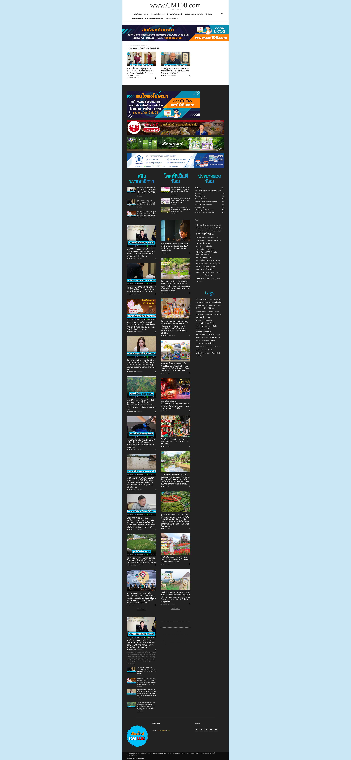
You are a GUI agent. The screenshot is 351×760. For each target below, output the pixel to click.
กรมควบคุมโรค (199, 228)
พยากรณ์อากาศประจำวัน (206, 252)
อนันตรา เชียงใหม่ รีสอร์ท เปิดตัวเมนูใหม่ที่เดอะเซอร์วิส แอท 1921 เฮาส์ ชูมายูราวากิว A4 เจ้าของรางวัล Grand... (174, 247)
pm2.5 (207, 225)
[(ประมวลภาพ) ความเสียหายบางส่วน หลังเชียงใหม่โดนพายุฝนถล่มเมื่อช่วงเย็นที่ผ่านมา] (165, 210)
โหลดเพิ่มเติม (141, 609)
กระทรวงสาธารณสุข (210, 231)
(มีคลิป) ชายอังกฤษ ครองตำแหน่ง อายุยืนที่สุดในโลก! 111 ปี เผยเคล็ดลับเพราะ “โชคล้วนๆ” (175, 70)
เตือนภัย (207, 272)
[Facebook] (196, 730)
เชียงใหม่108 (200, 272)
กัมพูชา (219, 231)
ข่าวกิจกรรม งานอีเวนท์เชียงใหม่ (194, 14)
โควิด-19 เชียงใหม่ (202, 279)
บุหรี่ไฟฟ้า (202, 240)
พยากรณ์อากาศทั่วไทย (205, 249)
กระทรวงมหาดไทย (200, 231)
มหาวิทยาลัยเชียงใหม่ (202, 263)
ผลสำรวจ (216, 240)
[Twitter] (211, 730)
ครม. (213, 234)
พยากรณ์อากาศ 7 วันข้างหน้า (204, 246)
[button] (222, 14)
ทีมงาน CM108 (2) (165, 335)
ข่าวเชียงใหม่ (203, 234)
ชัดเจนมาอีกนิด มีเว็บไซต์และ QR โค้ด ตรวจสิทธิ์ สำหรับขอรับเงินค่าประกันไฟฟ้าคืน (180, 200)
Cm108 (201, 225)
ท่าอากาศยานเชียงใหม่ (201, 237)
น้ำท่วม (217, 237)
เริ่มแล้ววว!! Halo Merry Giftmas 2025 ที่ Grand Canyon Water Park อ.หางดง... (175, 441)
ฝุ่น (220, 240)
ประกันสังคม (209, 240)
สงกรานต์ (213, 266)
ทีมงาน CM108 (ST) (131, 77)
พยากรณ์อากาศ (203, 243)
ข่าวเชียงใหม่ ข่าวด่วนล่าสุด (140, 14)
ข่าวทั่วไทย (209, 14)
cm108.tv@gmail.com (164, 730)
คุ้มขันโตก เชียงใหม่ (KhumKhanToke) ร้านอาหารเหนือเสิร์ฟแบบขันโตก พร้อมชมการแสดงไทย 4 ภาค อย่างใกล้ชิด (175, 404)
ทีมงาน (128, 605)
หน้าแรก (129, 45)
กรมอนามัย (207, 228)
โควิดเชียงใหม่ (215, 279)
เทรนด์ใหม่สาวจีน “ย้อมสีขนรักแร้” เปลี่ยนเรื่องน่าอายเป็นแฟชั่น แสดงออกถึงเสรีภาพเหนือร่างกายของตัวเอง (141, 443)
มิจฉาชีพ (198, 266)
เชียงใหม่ (209, 269)
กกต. (211, 225)
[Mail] (206, 730)
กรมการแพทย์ (217, 225)
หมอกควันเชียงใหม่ (200, 269)
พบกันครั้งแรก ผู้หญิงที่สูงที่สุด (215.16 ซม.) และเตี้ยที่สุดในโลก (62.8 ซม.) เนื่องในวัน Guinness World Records (140, 71)
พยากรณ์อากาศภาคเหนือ (203, 254)
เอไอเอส (217, 272)
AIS (197, 225)
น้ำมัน (197, 240)
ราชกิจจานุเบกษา (205, 266)
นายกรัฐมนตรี (210, 237)
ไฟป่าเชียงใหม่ (199, 281)
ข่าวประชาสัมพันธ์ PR (172, 18)
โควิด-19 (208, 275)
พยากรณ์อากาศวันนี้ (203, 258)
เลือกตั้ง (212, 272)
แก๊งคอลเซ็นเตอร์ (199, 276)
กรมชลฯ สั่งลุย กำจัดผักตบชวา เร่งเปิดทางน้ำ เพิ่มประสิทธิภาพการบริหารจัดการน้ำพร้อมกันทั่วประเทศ (141, 560)
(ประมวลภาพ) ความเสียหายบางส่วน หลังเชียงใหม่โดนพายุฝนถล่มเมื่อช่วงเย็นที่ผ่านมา (180, 209)
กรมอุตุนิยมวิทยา (217, 228)
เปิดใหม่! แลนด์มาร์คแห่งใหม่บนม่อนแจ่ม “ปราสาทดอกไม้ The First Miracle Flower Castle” (175, 559)
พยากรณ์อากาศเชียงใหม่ (205, 260)
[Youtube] (216, 730)
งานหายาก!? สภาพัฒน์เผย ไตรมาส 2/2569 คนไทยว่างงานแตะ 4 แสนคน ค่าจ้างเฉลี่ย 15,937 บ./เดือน (141, 289)
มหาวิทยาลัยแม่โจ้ (215, 263)
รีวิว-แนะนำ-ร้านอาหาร (157, 14)
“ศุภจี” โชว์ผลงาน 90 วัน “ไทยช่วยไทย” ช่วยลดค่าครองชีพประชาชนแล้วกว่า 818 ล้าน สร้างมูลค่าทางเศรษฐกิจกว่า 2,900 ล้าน (141, 252)
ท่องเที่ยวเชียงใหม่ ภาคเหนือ (174, 14)
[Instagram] (201, 730)
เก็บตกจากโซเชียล (137, 18)
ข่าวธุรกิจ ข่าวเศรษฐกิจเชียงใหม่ (154, 18)
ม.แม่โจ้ (218, 260)
